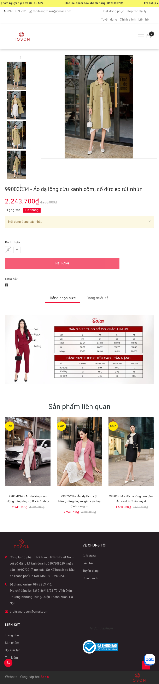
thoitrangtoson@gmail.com (52, 11)
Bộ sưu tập (12, 650)
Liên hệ (144, 19)
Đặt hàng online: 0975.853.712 (31, 584)
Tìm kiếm (11, 658)
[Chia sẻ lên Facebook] (6, 285)
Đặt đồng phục (113, 11)
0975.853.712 (16, 11)
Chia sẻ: (11, 279)
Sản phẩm (12, 643)
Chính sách (128, 19)
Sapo (45, 677)
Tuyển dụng (109, 19)
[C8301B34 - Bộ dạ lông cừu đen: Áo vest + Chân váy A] (79, 451)
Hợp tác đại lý (136, 11)
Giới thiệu (89, 556)
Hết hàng (62, 263)
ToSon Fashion (101, 628)
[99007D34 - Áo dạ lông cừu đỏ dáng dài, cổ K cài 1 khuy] (131, 451)
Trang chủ (12, 635)
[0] (148, 36)
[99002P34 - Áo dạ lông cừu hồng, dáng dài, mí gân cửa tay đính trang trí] (28, 451)
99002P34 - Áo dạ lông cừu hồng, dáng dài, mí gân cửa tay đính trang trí (28, 501)
